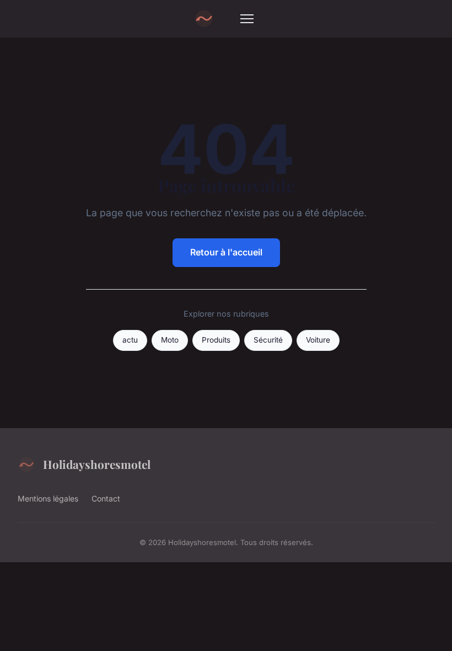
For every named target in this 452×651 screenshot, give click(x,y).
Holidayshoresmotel (96, 464)
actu (130, 339)
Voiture (318, 339)
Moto (170, 339)
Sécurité (268, 339)
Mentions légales (48, 498)
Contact (106, 498)
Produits (216, 339)
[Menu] (247, 19)
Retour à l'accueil (226, 252)
